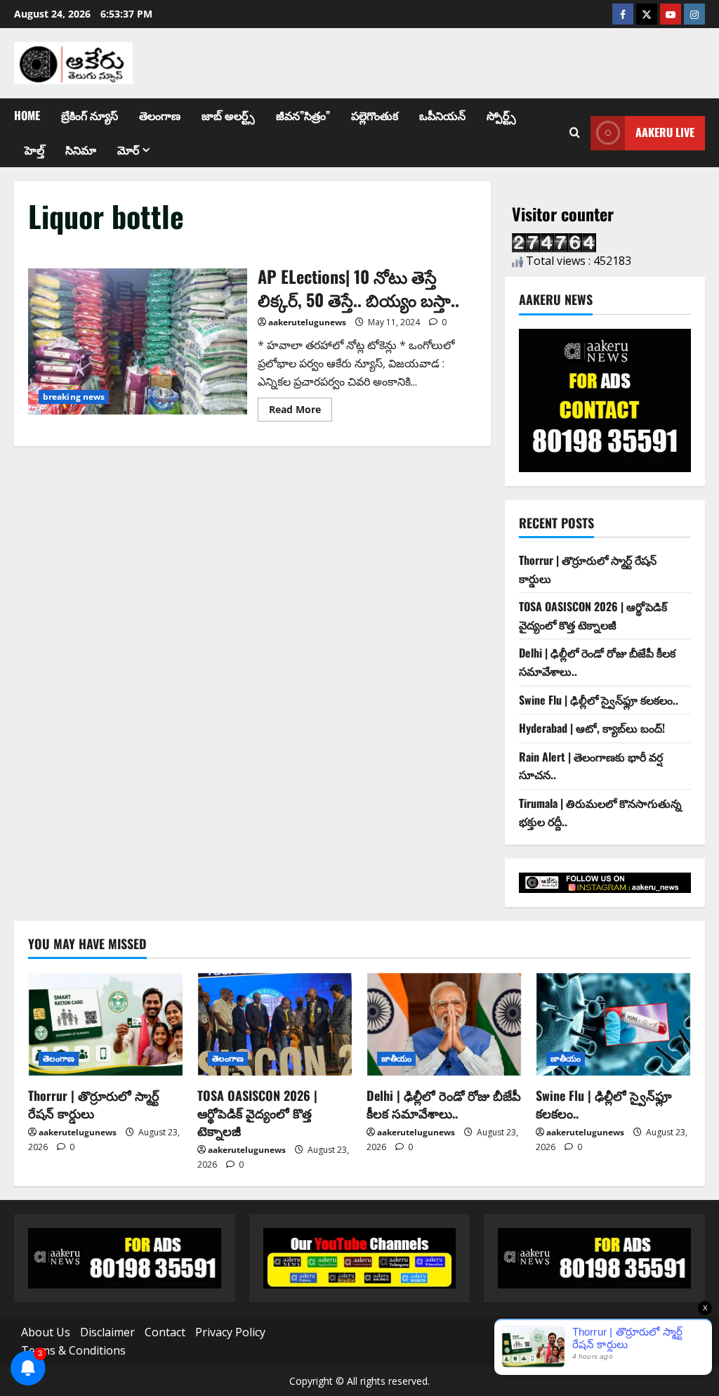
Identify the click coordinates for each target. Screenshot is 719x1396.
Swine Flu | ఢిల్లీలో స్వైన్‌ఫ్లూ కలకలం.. (598, 699)
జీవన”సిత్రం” (303, 115)
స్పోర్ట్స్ (501, 115)
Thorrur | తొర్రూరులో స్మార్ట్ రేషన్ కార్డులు (93, 1104)
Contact (165, 1332)
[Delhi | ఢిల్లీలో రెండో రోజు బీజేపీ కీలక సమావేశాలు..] (444, 1024)
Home (27, 115)
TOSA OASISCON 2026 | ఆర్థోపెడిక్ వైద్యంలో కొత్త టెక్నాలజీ (593, 615)
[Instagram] (694, 14)
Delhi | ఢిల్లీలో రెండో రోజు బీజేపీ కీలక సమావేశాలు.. (444, 1104)
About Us (45, 1332)
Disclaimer (107, 1332)
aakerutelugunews (307, 322)
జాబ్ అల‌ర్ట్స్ (228, 115)
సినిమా (80, 149)
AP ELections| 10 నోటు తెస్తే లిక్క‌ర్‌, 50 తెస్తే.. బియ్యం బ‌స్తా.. (137, 341)
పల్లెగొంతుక (374, 115)
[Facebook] (622, 14)
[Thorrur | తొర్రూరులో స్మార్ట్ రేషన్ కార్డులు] (105, 1024)
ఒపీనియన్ (442, 115)
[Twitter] (646, 14)
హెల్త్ (34, 149)
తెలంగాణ (159, 115)
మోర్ (128, 149)
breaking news (74, 397)
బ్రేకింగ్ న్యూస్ (89, 115)
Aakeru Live (664, 132)
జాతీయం (396, 1058)
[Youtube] (670, 14)
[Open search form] (574, 132)
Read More (300, 407)
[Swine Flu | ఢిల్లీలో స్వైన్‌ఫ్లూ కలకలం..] (613, 1024)
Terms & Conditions (73, 1350)
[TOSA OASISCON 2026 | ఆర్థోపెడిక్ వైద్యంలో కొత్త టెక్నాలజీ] (274, 1024)
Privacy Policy (230, 1332)
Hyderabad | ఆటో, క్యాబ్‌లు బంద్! (592, 727)
